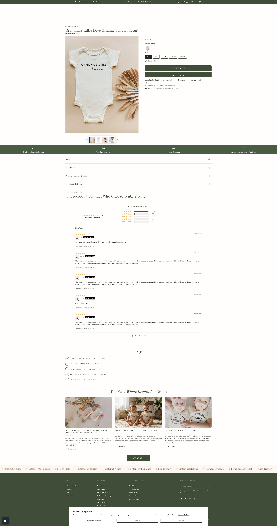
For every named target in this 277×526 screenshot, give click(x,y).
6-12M (165, 57)
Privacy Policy (183, 515)
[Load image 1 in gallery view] (92, 140)
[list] (138, 150)
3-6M (156, 57)
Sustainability (134, 489)
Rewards (100, 486)
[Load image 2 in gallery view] (99, 140)
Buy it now (178, 75)
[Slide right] (117, 140)
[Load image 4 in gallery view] (112, 140)
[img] (80, 234)
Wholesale (101, 499)
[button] (70, 34)
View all (138, 458)
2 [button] (135, 336)
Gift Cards (69, 496)
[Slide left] (87, 140)
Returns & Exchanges (105, 496)
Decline (181, 520)
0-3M (149, 57)
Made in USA (133, 492)
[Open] (5, 520)
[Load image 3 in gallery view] (105, 140)
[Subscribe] (210, 486)
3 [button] (139, 336)
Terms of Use (134, 499)
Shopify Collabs (103, 502)
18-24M (183, 57)
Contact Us (101, 506)
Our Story (132, 486)
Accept (137, 520)
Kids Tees (68, 489)
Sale (67, 492)
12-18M (174, 57)
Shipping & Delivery (104, 492)
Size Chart (101, 489)
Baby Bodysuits (71, 486)
